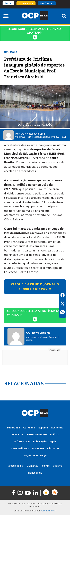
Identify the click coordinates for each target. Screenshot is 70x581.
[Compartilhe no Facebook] (62, 296)
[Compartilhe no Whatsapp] (62, 313)
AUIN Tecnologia (49, 510)
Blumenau (32, 465)
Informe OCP (22, 441)
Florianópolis (35, 472)
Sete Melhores (20, 448)
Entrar (8, 3)
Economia (57, 427)
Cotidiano (29, 427)
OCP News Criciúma (33, 133)
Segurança (13, 427)
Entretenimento (37, 434)
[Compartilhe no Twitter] (62, 304)
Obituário (53, 448)
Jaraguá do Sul (15, 465)
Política (54, 434)
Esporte (43, 427)
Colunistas (17, 434)
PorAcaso (38, 448)
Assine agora (26, 3)
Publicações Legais (44, 441)
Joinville (45, 465)
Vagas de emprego (35, 455)
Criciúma (58, 465)
